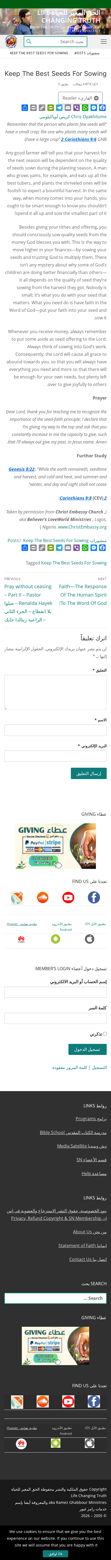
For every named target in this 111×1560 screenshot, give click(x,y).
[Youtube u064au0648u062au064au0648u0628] (93, 4)
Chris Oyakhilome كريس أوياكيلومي (73, 117)
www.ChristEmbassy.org (82, 527)
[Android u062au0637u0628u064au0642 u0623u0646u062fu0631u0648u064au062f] (33, 4)
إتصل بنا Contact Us (88, 1259)
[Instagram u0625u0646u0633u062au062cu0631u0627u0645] (63, 4)
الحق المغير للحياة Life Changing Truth (68, 16)
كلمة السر (98, 1008)
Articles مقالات (85, 84)
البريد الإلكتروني (92, 745)
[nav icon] (103, 41)
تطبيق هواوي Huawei (22, 924)
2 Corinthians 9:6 (78, 139)
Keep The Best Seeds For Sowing (74, 563)
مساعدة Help (94, 1173)
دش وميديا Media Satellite (82, 1146)
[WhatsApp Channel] (53, 4)
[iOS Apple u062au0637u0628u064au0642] (24, 4)
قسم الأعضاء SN (92, 1160)
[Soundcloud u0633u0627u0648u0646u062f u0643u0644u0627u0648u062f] (83, 4)
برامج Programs (91, 1119)
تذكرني (96, 1034)
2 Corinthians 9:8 (83, 498)
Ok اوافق (56, 1553)
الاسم (101, 719)
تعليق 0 (63, 84)
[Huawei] (15, 4)
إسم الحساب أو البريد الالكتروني (78, 981)
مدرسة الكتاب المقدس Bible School (73, 1132)
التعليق (100, 670)
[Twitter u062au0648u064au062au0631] (73, 4)
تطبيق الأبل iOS (95, 924)
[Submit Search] (28, 41)
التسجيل (99, 1067)
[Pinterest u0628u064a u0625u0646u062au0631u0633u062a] (43, 4)
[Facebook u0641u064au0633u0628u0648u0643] (102, 4)
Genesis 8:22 (21, 469)
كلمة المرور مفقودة (69, 1067)
